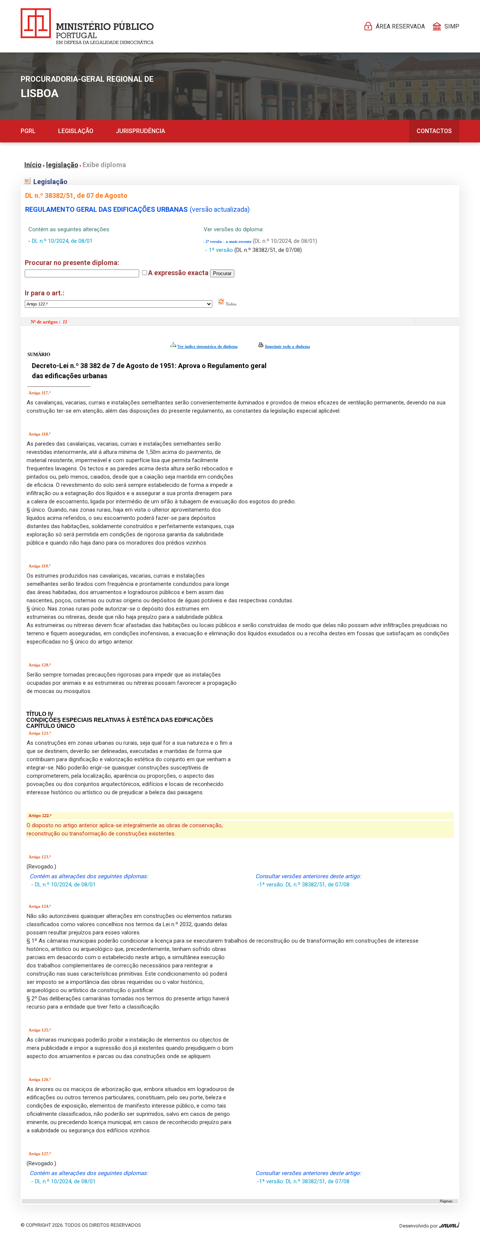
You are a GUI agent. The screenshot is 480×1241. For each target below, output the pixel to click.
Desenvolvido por (419, 1226)
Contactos (434, 131)
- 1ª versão (219, 250)
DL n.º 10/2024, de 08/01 (62, 241)
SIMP (451, 26)
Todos (230, 304)
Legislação (75, 131)
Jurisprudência (140, 131)
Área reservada (400, 26)
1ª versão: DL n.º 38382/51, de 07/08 (304, 884)
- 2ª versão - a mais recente (228, 242)
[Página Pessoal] (87, 26)
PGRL (28, 131)
